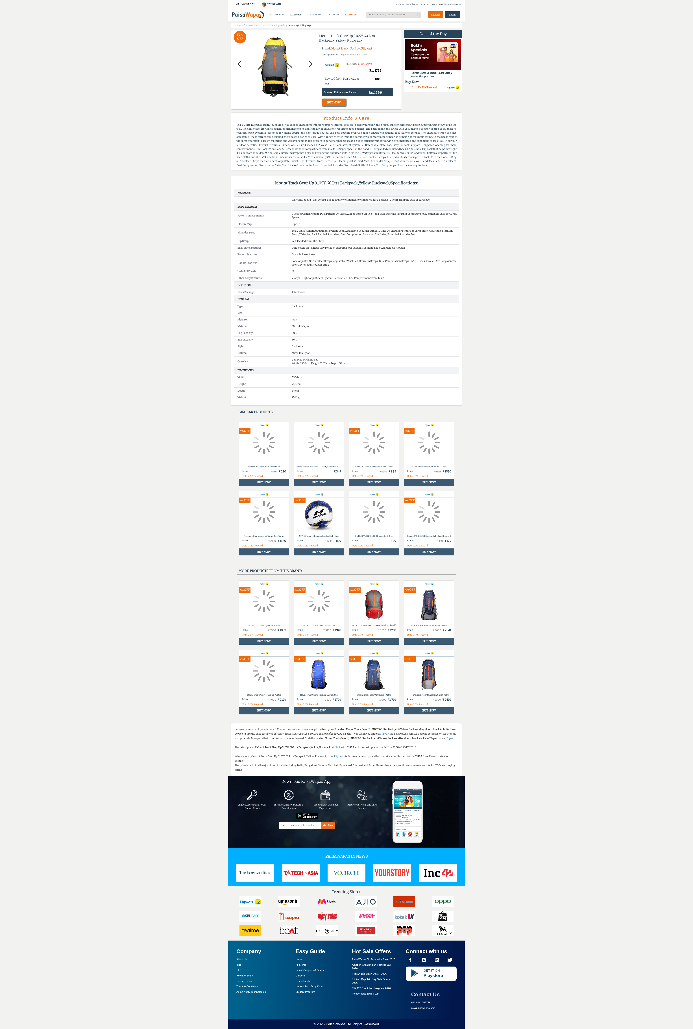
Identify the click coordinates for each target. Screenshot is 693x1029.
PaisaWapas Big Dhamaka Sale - (373, 959)
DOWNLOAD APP (453, 4)
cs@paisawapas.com (423, 1007)
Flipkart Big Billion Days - (369, 973)
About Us (241, 959)
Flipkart (366, 48)
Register (435, 14)
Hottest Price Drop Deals (310, 986)
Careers (300, 975)
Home (299, 959)
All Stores (301, 964)
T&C (327, 84)
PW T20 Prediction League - (371, 988)
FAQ (238, 970)
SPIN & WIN (273, 4)
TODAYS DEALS (314, 15)
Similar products (256, 412)
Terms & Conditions (247, 986)
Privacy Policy (244, 981)
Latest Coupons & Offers (310, 970)
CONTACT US (437, 4)
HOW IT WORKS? (421, 4)
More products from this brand (270, 571)
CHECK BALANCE (403, 4)
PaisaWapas (336, 1024)
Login (452, 14)
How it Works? (244, 975)
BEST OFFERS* (351, 15)
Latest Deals (303, 981)
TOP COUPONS (333, 15)
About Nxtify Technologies (251, 991)
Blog (238, 964)
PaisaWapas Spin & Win (365, 993)
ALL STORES (295, 15)
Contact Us (425, 994)
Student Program (305, 991)
